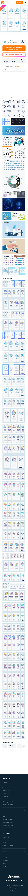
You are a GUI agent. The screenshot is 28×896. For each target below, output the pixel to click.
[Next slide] (21, 843)
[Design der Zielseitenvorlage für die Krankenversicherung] (9, 263)
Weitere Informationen (9, 70)
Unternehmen (6, 888)
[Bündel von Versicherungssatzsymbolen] (13, 197)
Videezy (4, 885)
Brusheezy (5, 879)
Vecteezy (4, 882)
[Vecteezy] (2, 2)
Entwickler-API (6, 893)
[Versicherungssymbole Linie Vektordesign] (13, 108)
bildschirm (12, 843)
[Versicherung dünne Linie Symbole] (10, 232)
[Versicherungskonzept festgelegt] (8, 172)
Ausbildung (5, 891)
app (5, 843)
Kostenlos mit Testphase (14, 48)
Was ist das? (16, 66)
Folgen (22, 42)
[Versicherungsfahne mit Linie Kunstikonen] (13, 139)
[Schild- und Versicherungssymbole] (13, 277)
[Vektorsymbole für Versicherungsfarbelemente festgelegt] (8, 319)
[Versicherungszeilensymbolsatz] (7, 149)
